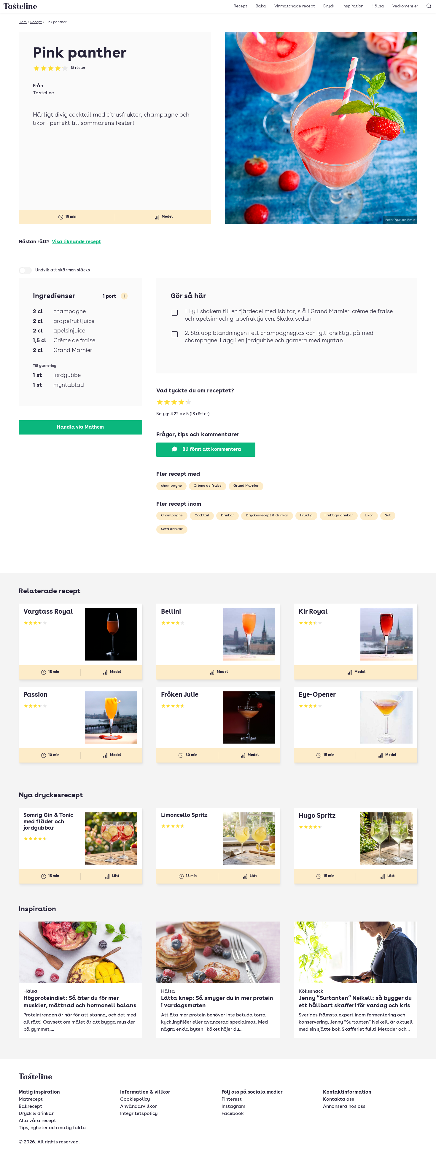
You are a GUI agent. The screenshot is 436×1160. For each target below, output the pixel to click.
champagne (171, 486)
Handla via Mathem (80, 427)
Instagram (233, 1106)
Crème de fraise (208, 486)
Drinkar (227, 515)
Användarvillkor (138, 1106)
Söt (388, 515)
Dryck (328, 6)
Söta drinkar (172, 529)
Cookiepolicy (135, 1099)
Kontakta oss (338, 1099)
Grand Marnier (246, 486)
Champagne (172, 515)
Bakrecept (30, 1106)
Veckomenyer (405, 6)
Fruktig (306, 515)
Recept (240, 6)
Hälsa (378, 6)
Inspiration (353, 6)
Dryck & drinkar (36, 1113)
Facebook (233, 1113)
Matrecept (31, 1099)
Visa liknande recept (76, 242)
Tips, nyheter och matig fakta (52, 1128)
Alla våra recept (37, 1120)
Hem (23, 22)
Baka (261, 6)
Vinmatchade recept (294, 6)
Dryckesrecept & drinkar (267, 515)
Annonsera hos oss (344, 1106)
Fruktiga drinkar (338, 515)
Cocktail (202, 515)
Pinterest (232, 1099)
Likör (369, 515)
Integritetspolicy (138, 1113)
